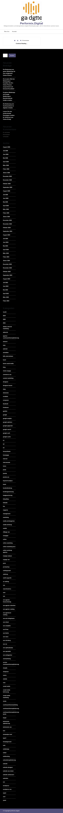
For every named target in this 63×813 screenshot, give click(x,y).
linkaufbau (6, 499)
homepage (6, 455)
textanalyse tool (7, 734)
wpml (4, 793)
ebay (4, 389)
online (4, 539)
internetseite (6, 462)
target (4, 717)
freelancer (6, 407)
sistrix (4, 675)
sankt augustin (7, 578)
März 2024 (6, 253)
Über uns (6, 31)
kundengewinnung (8, 491)
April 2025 (6, 205)
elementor (6, 392)
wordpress (6, 785)
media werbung (7, 524)
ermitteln (5, 396)
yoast (4, 800)
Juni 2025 (5, 198)
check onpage (7, 371)
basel (4, 360)
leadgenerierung (7, 495)
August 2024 (6, 235)
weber (4, 752)
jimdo (4, 469)
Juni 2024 (5, 242)
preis (4, 563)
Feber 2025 (6, 213)
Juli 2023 (5, 282)
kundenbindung (7, 488)
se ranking (6, 581)
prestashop (6, 567)
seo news (5, 636)
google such (6, 433)
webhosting (6, 756)
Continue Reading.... (21, 44)
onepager (5, 535)
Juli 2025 (5, 194)
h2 (3, 444)
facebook (5, 403)
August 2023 (6, 279)
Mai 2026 (5, 158)
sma (4, 682)
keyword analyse (8, 480)
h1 (3, 440)
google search (7, 429)
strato (4, 701)
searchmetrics (7, 589)
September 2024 (7, 231)
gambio (5, 411)
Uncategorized (7, 741)
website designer (8, 767)
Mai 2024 (5, 246)
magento (5, 510)
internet (5, 458)
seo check (6, 622)
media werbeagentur (9, 521)
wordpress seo (7, 789)
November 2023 (7, 268)
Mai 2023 (5, 290)
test (4, 730)
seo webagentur (7, 655)
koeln (4, 484)
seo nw (5, 644)
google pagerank (8, 425)
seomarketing (7, 658)
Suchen (5, 52)
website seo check (8, 771)
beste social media (8, 363)
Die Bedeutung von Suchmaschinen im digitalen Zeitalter (8, 105)
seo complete (7, 625)
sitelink (5, 679)
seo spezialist (7, 651)
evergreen (6, 400)
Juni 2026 (5, 154)
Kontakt (14, 31)
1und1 (4, 312)
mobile (5, 528)
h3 (3, 447)
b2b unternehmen (8, 356)
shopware (6, 671)
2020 (4, 319)
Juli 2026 (5, 150)
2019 (4, 315)
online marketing (8, 543)
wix (4, 782)
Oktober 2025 (7, 183)
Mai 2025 (5, 202)
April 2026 (6, 161)
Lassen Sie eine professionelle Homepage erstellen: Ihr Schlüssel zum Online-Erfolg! (9, 115)
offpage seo (6, 532)
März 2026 (6, 165)
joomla (5, 473)
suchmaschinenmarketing (10, 704)
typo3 (4, 738)
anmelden (6, 352)
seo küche (6, 633)
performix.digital (31, 23)
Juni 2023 (5, 286)
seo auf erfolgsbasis (9, 618)
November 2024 (7, 224)
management (6, 513)
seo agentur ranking (8, 609)
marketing (6, 517)
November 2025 (7, 180)
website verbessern (8, 774)
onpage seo (6, 559)
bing (4, 367)
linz (4, 506)
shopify (5, 668)
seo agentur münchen (9, 605)
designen (5, 381)
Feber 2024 (6, 257)
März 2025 (6, 209)
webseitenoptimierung (9, 760)
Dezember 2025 (7, 176)
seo (4, 596)
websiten (5, 778)
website (5, 763)
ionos (4, 466)
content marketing (8, 378)
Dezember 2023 (7, 264)
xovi (4, 796)
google (5, 414)
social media (6, 686)
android (5, 349)
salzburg (5, 574)
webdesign (6, 749)
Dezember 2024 (7, 220)
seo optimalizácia (8, 647)
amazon (5, 341)
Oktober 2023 (7, 271)
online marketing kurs (9, 546)
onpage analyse (7, 556)
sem (4, 592)
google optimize (7, 422)
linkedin (5, 502)
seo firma (5, 629)
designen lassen (7, 385)
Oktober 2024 (7, 227)
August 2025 (6, 191)
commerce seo (7, 374)
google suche (7, 436)
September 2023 (7, 275)
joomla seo (6, 477)
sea (4, 585)
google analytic (7, 418)
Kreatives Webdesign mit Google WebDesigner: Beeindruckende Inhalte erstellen (9, 96)
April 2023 (6, 293)
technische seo (7, 727)
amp (4, 345)
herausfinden (6, 451)
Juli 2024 (5, 238)
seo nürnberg (7, 640)
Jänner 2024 (6, 260)
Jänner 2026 (6, 172)
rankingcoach (7, 570)
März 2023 (6, 297)
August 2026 (6, 147)
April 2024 (6, 249)
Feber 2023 (6, 301)
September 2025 (7, 187)
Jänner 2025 (6, 216)
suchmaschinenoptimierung (11, 708)
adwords (5, 332)
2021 (4, 323)
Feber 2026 (6, 169)
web (4, 745)
